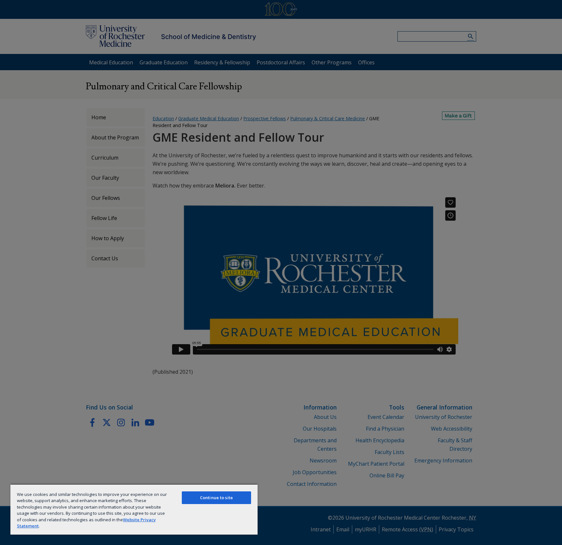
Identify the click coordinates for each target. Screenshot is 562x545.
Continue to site (216, 497)
